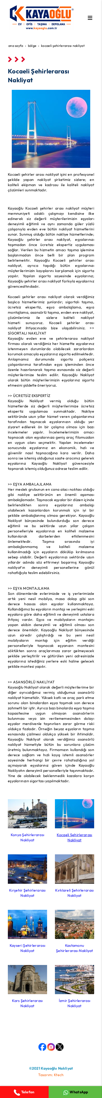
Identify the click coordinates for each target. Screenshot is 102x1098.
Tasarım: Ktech (51, 1074)
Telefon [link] (27, 1092)
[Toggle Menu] (90, 17)
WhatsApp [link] (78, 1092)
